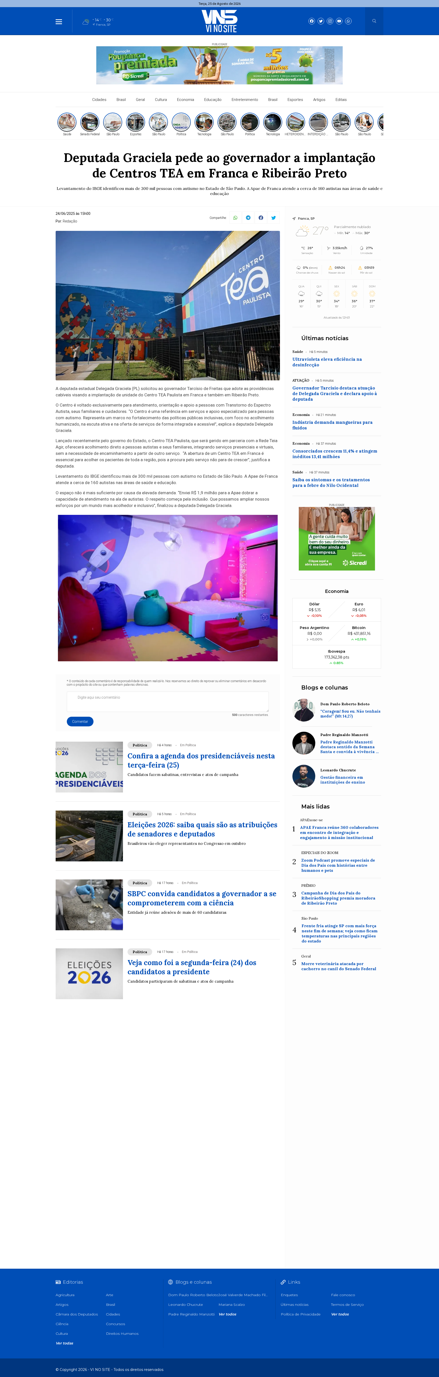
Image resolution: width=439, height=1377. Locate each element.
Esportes (295, 99)
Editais (341, 99)
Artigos (319, 99)
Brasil (121, 99)
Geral (140, 99)
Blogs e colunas (324, 687)
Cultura (161, 99)
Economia (185, 99)
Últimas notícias (325, 338)
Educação (213, 99)
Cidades (99, 99)
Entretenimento (245, 99)
